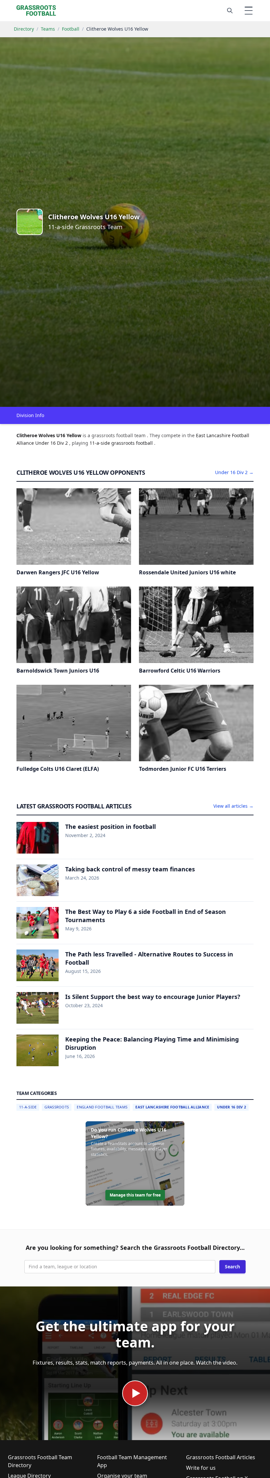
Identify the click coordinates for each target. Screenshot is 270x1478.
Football (70, 29)
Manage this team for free (135, 1195)
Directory (24, 29)
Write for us (201, 1467)
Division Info (30, 415)
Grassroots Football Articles (220, 1457)
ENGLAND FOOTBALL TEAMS (102, 1106)
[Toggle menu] (249, 10)
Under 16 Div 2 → (234, 472)
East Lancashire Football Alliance (172, 1106)
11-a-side (100, 443)
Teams (48, 29)
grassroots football (132, 443)
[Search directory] (230, 10)
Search (232, 1266)
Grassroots (56, 1106)
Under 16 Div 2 (231, 1106)
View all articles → (233, 806)
